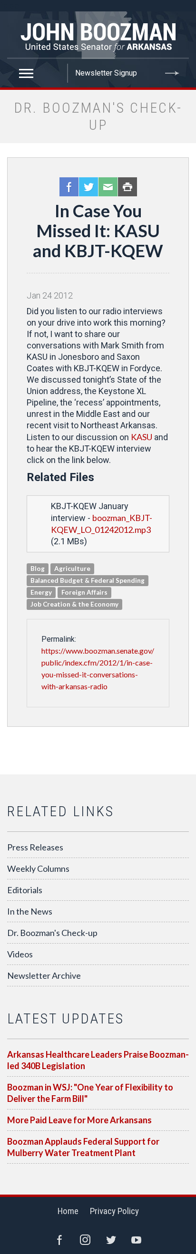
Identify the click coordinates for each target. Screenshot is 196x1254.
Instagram (85, 1239)
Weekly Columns (38, 868)
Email (108, 186)
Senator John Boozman (98, 35)
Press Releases (35, 847)
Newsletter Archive (44, 975)
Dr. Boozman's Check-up (52, 932)
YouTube (136, 1239)
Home (68, 1211)
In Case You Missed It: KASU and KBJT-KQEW (98, 230)
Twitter (88, 186)
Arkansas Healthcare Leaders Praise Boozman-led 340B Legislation (98, 1060)
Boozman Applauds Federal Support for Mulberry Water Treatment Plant (83, 1147)
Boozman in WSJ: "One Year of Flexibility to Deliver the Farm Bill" (90, 1093)
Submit (172, 73)
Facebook (68, 186)
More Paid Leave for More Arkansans (79, 1120)
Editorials (24, 890)
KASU (141, 437)
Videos (20, 954)
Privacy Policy (114, 1211)
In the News (29, 911)
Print (127, 186)
